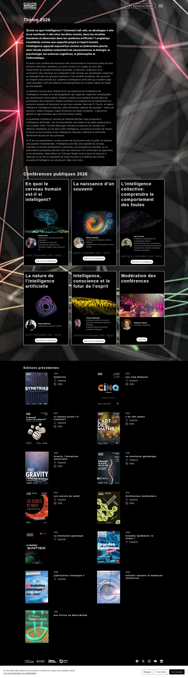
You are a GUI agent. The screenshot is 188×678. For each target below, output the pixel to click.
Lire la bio (142, 339)
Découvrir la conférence (46, 261)
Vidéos (59, 384)
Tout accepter (177, 672)
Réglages (147, 672)
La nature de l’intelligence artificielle (40, 281)
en (127, 6)
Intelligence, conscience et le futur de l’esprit (91, 281)
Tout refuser (161, 672)
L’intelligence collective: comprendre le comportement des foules (137, 194)
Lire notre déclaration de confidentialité (19, 673)
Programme (61, 380)
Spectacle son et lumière (143, 6)
